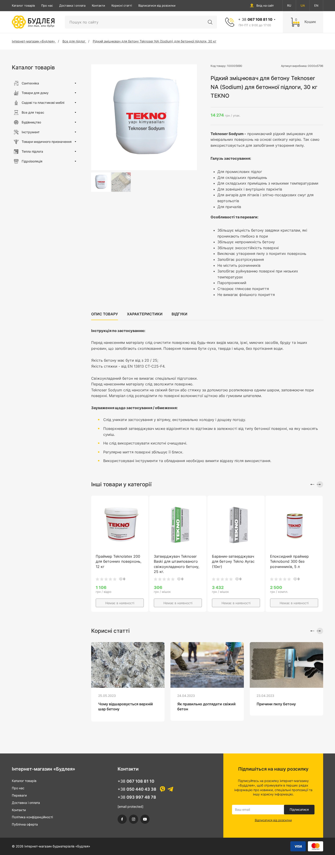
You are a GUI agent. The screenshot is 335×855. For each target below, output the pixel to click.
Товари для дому (35, 93)
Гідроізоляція (32, 161)
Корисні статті (121, 5)
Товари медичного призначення (47, 142)
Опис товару (104, 314)
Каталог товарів (23, 5)
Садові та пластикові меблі (43, 103)
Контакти (98, 5)
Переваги (19, 795)
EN (316, 5)
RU (289, 5)
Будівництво (31, 122)
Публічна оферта (25, 824)
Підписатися (299, 809)
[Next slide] (320, 484)
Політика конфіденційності (32, 817)
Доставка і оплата (72, 5)
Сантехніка (30, 83)
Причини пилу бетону (276, 704)
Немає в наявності (119, 603)
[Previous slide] (311, 484)
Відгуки (179, 314)
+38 (136, 781)
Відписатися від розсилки (156, 5)
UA (303, 5)
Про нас (47, 5)
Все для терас (33, 112)
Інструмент (31, 132)
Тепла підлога (32, 151)
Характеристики (144, 314)
